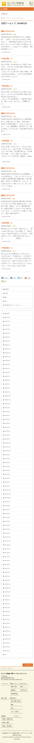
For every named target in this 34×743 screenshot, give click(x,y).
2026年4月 (7, 333)
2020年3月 (7, 619)
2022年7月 (7, 509)
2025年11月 (7, 353)
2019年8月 (7, 647)
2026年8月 (7, 317)
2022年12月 (7, 490)
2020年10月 (7, 592)
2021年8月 (7, 552)
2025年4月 (7, 380)
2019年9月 (7, 643)
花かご (15, 61)
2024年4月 (7, 427)
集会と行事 (4, 698)
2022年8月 (7, 505)
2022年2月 (7, 529)
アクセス (16, 716)
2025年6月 (7, 372)
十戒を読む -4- (7, 223)
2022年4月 (7, 521)
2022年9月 (7, 501)
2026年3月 (7, 337)
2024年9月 (7, 407)
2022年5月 (7, 517)
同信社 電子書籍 (6, 726)
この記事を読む (4, 52)
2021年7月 (7, 556)
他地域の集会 (14, 693)
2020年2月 (7, 623)
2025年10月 (7, 356)
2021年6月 (7, 560)
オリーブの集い (15, 711)
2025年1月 (7, 392)
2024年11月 (7, 400)
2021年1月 (7, 580)
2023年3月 (7, 478)
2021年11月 (7, 541)
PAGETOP (29, 665)
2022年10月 (7, 498)
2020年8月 (7, 600)
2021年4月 (7, 568)
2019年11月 (7, 635)
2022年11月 (7, 494)
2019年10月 (7, 639)
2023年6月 (7, 466)
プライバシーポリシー (6, 668)
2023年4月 (7, 474)
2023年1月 (7, 486)
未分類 (6, 293)
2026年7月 (7, 321)
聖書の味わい (13, 698)
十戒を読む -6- (7, 86)
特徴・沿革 (14, 686)
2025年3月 (7, 384)
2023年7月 (7, 462)
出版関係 (3, 716)
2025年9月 (7, 360)
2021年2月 (7, 576)
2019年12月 (7, 631)
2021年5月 (7, 564)
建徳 (15, 34)
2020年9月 (7, 596)
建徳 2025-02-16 (8, 168)
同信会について (14, 683)
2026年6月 (7, 325)
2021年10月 (7, 545)
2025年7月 (7, 368)
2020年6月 (7, 607)
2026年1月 (7, 345)
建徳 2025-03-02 (8, 31)
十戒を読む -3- (7, 248)
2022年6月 (7, 513)
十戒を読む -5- (7, 141)
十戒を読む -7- (7, 59)
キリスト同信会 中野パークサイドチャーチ (19, 733)
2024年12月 (7, 396)
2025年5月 (7, 376)
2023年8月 (7, 458)
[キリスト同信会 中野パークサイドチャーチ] (13, 4)
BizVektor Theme (20, 737)
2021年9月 (7, 549)
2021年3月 (7, 572)
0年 (5, 654)
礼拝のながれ (23, 690)
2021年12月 (7, 537)
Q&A (21, 686)
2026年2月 (7, 341)
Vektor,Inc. (29, 737)
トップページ (4, 683)
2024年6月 (7, 419)
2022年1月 (7, 533)
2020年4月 (7, 615)
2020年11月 (7, 588)
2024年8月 (7, 411)
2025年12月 (7, 349)
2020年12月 (7, 584)
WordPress (12, 737)
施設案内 (13, 690)
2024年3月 (7, 431)
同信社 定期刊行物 (7, 719)
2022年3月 (7, 525)
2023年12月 (7, 443)
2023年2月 (7, 482)
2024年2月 (7, 435)
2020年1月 (7, 627)
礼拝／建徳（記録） (16, 701)
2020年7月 (7, 603)
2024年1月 (7, 439)
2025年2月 (7, 388)
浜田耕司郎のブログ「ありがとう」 (13, 305)
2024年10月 (7, 403)
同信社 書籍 (5, 722)
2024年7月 (7, 415)
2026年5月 (7, 329)
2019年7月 (7, 650)
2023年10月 (7, 451)
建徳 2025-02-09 (8, 195)
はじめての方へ (23, 683)
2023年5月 (7, 470)
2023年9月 (7, 454)
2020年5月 (7, 611)
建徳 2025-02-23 (8, 113)
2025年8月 (7, 364)
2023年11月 (7, 447)
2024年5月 (7, 423)
